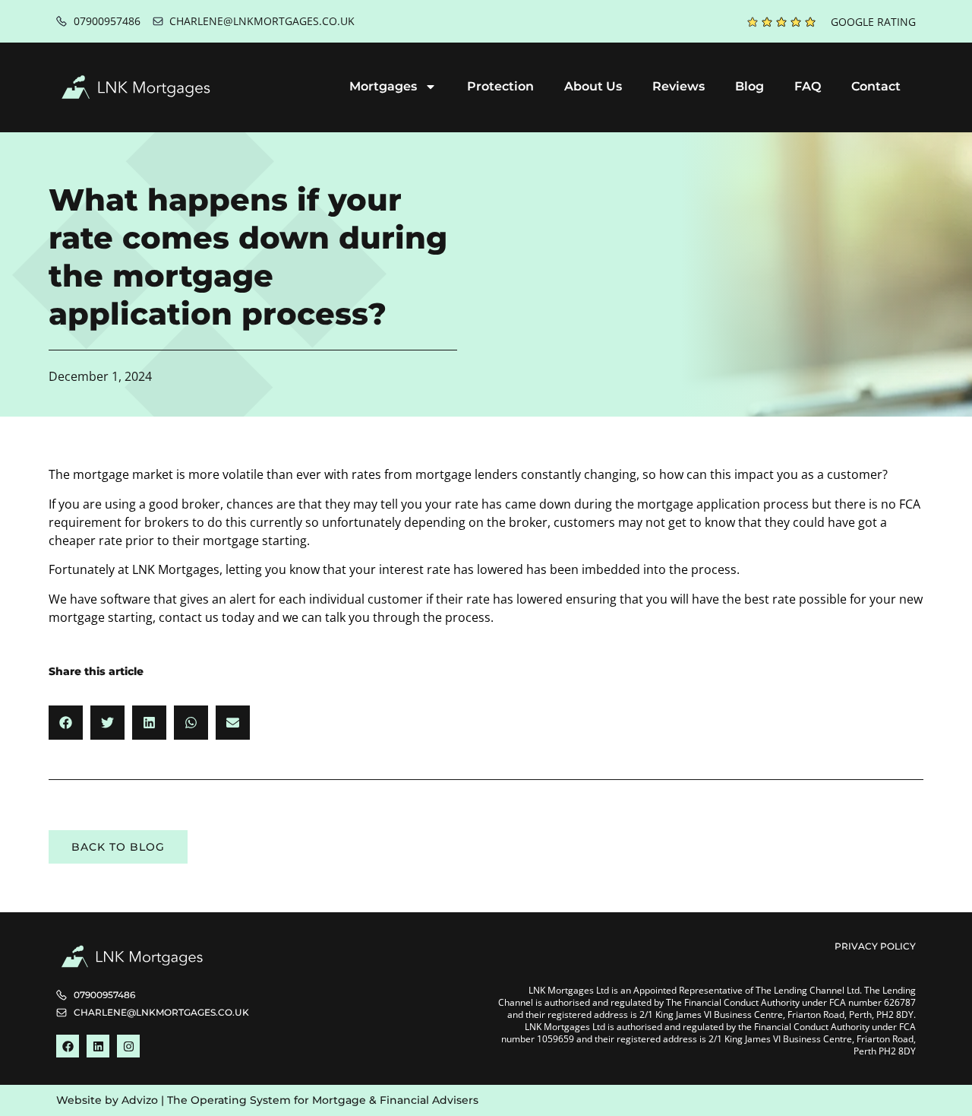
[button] (66, 722)
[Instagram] (128, 1046)
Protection (500, 86)
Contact (876, 86)
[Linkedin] (98, 1046)
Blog (749, 86)
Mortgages (383, 86)
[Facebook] (67, 1046)
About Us (593, 86)
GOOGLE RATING (873, 21)
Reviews (678, 86)
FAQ (807, 86)
